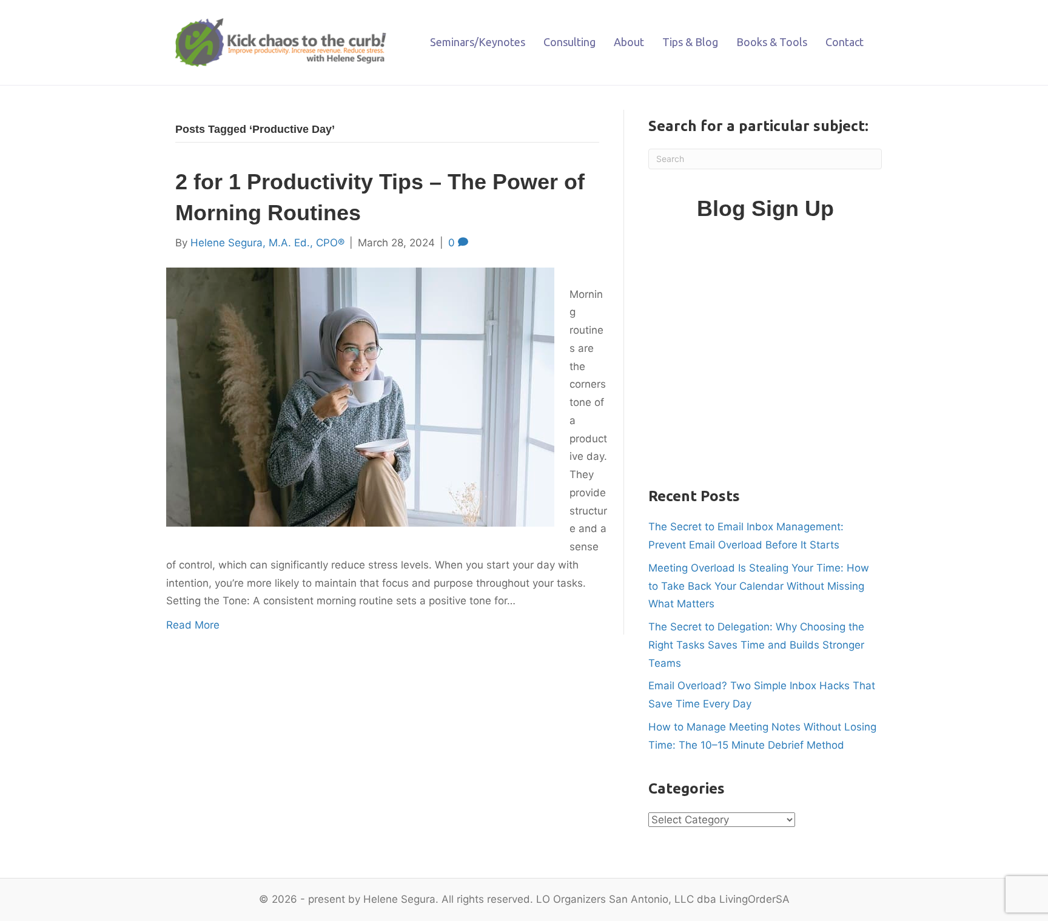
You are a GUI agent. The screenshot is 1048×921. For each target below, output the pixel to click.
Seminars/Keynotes (477, 42)
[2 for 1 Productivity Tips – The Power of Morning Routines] (360, 396)
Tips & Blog (690, 42)
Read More (193, 625)
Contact (844, 42)
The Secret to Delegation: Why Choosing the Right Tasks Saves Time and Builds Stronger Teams (756, 645)
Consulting (569, 42)
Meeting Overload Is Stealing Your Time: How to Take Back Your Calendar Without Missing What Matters (758, 586)
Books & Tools (771, 42)
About (629, 42)
